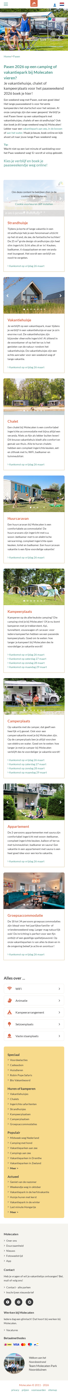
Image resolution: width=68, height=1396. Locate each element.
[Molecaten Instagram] (18, 1302)
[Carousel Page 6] (41, 309)
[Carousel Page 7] (44, 309)
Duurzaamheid (15, 1245)
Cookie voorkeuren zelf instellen (34, 204)
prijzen (25, 1390)
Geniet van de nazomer (23, 1181)
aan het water (14, 132)
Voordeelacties (19, 1060)
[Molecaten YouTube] (29, 1302)
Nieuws (10, 1250)
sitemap (52, 1390)
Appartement (18, 826)
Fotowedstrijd (14, 1255)
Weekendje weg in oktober (25, 1187)
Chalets (14, 1099)
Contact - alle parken (18, 1287)
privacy (15, 1390)
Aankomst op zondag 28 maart (26, 662)
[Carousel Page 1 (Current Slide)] (24, 309)
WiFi (18, 988)
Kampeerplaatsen (20, 1114)
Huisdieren (16, 1070)
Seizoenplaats (24, 1024)
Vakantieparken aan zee (23, 1148)
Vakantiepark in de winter (25, 1202)
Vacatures (12, 1330)
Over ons (11, 1240)
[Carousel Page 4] (34, 309)
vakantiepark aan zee (35, 128)
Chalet (13, 421)
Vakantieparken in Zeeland (25, 1163)
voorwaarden (38, 1390)
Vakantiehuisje (19, 320)
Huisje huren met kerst (23, 1197)
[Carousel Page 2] (27, 309)
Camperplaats (19, 721)
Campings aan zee (20, 1153)
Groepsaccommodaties (23, 1124)
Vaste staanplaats (27, 1036)
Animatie (21, 1000)
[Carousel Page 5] (38, 309)
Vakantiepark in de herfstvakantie (29, 1192)
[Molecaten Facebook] (7, 1302)
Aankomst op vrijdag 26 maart (26, 265)
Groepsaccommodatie (25, 915)
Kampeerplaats (20, 611)
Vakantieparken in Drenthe (26, 1158)
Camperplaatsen (19, 1119)
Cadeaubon (16, 1065)
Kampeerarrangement (29, 1012)
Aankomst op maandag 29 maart (27, 667)
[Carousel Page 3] (31, 309)
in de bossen (55, 128)
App (8, 1260)
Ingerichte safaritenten (23, 1104)
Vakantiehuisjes (19, 1093)
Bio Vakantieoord (20, 1080)
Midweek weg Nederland (24, 1137)
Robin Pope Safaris (21, 1075)
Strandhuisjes (18, 1109)
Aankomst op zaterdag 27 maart (27, 658)
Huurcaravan (18, 518)
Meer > (14, 1168)
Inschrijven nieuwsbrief (20, 1292)
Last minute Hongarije (23, 1207)
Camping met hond (21, 1142)
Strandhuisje (18, 223)
